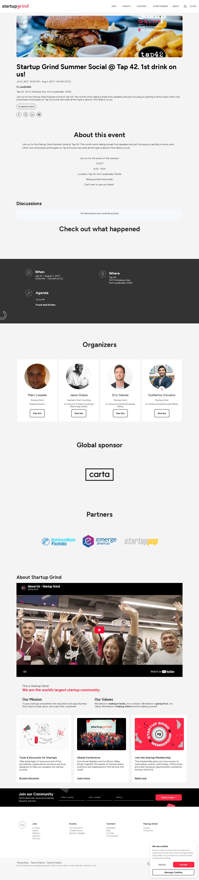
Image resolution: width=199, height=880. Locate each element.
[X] (148, 864)
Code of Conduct (54, 863)
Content (142, 6)
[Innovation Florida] (58, 541)
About (176, 6)
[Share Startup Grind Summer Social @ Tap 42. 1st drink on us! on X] (25, 114)
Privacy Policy (23, 863)
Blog (108, 830)
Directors (36, 838)
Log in (193, 6)
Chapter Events (75, 830)
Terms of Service (38, 863)
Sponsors (36, 836)
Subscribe (167, 797)
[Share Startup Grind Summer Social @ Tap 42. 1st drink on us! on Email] (39, 114)
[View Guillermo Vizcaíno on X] (162, 389)
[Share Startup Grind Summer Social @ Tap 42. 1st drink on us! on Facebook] (19, 114)
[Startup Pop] (141, 541)
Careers (146, 828)
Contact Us (148, 830)
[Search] (185, 6)
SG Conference (76, 828)
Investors (36, 828)
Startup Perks (160, 6)
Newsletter (111, 828)
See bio (37, 413)
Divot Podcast (112, 836)
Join (113, 6)
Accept (183, 864)
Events (126, 6)
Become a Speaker (77, 833)
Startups (35, 833)
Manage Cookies (173, 872)
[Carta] (99, 474)
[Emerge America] (99, 541)
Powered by (165, 874)
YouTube (110, 833)
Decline (162, 864)
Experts (35, 830)
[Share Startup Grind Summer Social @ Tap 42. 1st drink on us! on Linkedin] (32, 114)
